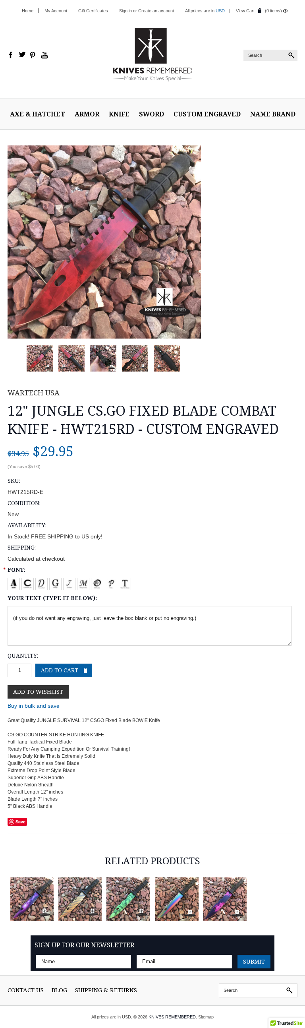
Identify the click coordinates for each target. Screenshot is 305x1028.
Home (27, 10)
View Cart (245, 10)
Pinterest (33, 55)
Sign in (125, 10)
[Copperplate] (28, 582)
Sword (151, 114)
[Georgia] (56, 582)
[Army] (14, 582)
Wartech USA (34, 392)
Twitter (22, 55)
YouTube (44, 55)
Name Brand (272, 114)
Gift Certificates (93, 10)
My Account (55, 10)
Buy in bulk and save (34, 706)
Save (20, 822)
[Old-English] (98, 582)
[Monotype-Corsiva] (84, 582)
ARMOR (87, 114)
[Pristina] (112, 582)
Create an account (156, 10)
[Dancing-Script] (42, 582)
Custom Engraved (207, 114)
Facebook (11, 55)
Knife (119, 114)
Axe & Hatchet (37, 114)
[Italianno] (70, 582)
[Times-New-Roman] (125, 582)
